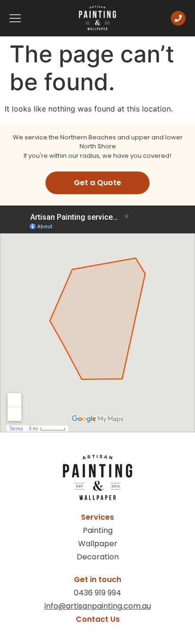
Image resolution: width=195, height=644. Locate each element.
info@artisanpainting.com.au (97, 606)
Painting (98, 530)
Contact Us (98, 619)
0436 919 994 (97, 592)
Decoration (98, 556)
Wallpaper (97, 543)
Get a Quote (97, 182)
